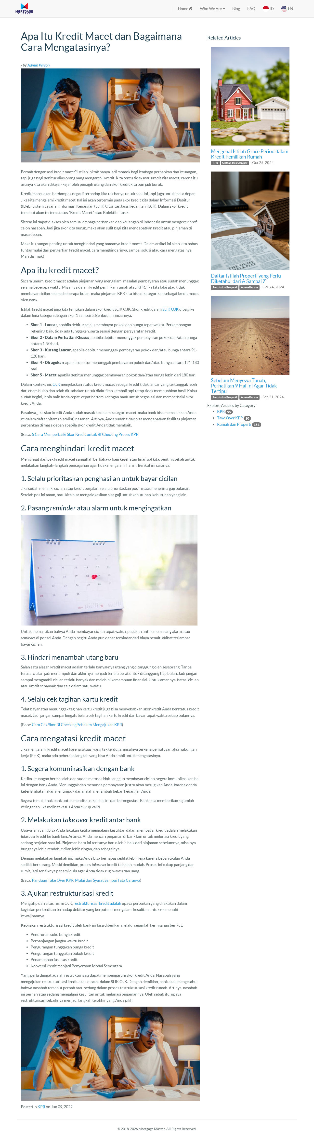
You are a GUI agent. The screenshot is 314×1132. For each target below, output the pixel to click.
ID (271, 8)
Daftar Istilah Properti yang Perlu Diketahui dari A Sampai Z (246, 278)
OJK (56, 384)
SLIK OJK (170, 309)
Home (183, 8)
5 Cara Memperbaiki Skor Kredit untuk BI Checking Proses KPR (85, 434)
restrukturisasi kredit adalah (97, 903)
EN (290, 8)
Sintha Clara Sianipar (235, 162)
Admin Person (249, 287)
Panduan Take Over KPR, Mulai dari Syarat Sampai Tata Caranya (86, 880)
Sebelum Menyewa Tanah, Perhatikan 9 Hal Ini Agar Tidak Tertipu (244, 386)
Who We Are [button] (211, 8)
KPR (41, 1107)
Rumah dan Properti (225, 287)
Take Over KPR (230, 418)
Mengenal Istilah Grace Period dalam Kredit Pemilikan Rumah (249, 154)
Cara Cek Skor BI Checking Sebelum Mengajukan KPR (77, 724)
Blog (236, 8)
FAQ (251, 8)
